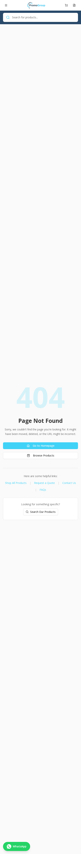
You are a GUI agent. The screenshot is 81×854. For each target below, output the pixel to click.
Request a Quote (44, 483)
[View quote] (74, 5)
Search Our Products (43, 512)
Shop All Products (16, 483)
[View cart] (66, 5)
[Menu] (6, 5)
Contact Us (69, 483)
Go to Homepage (43, 445)
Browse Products (43, 455)
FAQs (43, 489)
